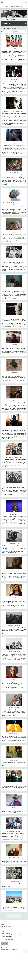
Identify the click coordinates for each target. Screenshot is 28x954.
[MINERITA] (14, 800)
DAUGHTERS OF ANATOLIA (14, 905)
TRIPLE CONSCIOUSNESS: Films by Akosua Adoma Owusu (14, 203)
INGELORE (14, 485)
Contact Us (3, 924)
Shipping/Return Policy (6, 926)
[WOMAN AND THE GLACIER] (14, 618)
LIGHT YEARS (14, 344)
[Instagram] (6, 947)
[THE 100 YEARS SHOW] (14, 726)
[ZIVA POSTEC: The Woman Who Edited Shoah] (14, 103)
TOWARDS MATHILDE (14, 316)
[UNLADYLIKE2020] (14, 41)
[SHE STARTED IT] (14, 506)
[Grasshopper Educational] (14, 2)
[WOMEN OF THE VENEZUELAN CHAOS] (14, 281)
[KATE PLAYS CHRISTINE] (14, 700)
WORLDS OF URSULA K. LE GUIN (14, 259)
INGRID (14, 143)
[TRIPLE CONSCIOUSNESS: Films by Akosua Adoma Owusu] (14, 195)
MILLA (14, 400)
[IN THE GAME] (14, 776)
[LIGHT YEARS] (14, 337)
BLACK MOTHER (14, 172)
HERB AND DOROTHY (14, 881)
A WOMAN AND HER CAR (14, 543)
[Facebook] (1, 947)
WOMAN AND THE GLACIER (14, 625)
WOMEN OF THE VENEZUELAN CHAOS (14, 289)
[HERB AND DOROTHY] (14, 873)
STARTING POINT (14, 760)
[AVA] (14, 420)
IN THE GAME (14, 783)
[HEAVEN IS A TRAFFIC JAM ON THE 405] (14, 449)
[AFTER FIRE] (14, 590)
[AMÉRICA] (14, 224)
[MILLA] (14, 392)
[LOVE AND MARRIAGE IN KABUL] (14, 823)
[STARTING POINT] (14, 752)
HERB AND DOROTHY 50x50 (14, 857)
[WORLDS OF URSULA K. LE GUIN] (14, 252)
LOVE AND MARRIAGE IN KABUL (14, 831)
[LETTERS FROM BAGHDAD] (14, 644)
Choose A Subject (6, 23)
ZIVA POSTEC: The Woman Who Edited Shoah (14, 111)
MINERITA (14, 807)
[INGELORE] (14, 477)
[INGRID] (14, 135)
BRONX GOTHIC (14, 571)
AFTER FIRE (14, 597)
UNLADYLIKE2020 (14, 48)
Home (3, 19)
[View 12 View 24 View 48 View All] (21, 31)
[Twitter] (4, 947)
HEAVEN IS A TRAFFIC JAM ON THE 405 (14, 457)
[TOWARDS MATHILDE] (14, 309)
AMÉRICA (14, 232)
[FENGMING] (14, 672)
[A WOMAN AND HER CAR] (14, 536)
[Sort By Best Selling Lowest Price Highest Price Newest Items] (7, 31)
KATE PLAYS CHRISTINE (14, 707)
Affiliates (3, 931)
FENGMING (14, 679)
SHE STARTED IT (14, 514)
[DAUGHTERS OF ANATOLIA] (14, 897)
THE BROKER (14, 372)
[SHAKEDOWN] (14, 72)
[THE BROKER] (14, 365)
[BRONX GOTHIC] (14, 563)
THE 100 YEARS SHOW (14, 733)
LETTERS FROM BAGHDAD (14, 651)
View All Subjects (14, 916)
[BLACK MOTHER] (14, 164)
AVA (14, 428)
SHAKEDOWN (14, 79)
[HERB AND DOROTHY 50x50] (14, 850)
